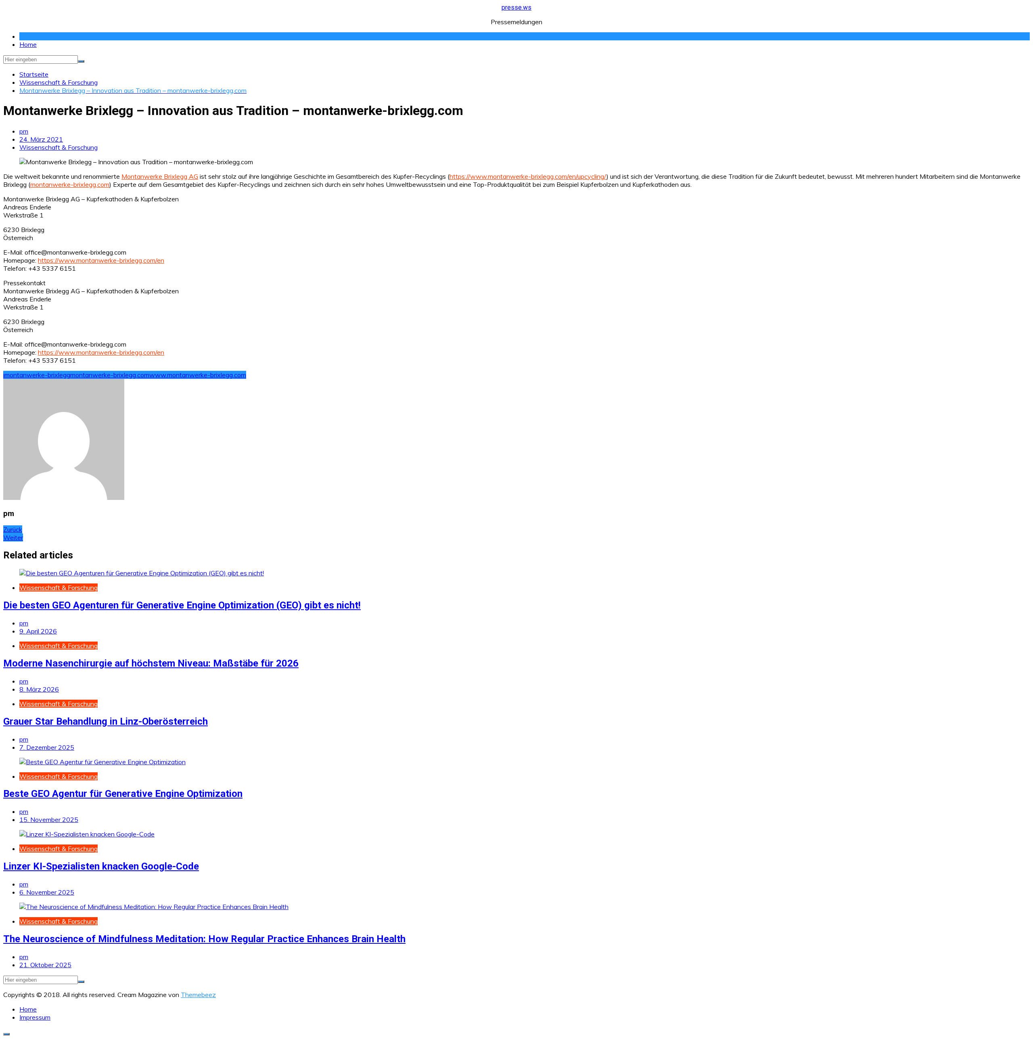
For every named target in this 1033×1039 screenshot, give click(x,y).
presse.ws (516, 7)
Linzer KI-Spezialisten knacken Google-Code (101, 866)
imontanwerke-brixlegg (36, 375)
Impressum (34, 1017)
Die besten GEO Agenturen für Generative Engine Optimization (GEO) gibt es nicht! (182, 605)
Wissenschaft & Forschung (58, 147)
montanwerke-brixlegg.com (69, 184)
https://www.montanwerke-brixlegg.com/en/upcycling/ (528, 176)
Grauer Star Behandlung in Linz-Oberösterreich (105, 721)
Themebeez (198, 995)
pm (23, 131)
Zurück (12, 529)
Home (28, 44)
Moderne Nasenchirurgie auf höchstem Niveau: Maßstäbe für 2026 (151, 663)
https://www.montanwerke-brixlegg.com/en (101, 260)
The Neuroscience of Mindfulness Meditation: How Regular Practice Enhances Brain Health (204, 939)
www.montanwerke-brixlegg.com (197, 375)
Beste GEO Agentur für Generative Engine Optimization (123, 793)
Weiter (13, 537)
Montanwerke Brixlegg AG (159, 176)
